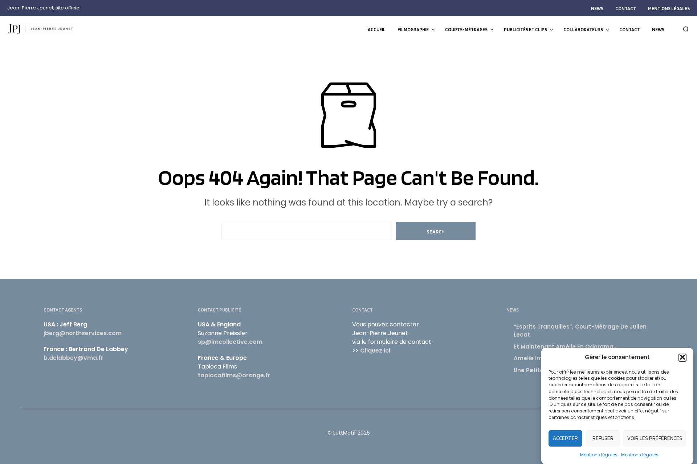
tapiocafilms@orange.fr (234, 375)
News (597, 8)
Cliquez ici (375, 350)
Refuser (603, 438)
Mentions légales (598, 454)
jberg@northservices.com (83, 333)
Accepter (565, 438)
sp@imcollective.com (230, 342)
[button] (682, 357)
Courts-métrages (466, 29)
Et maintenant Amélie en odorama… (565, 346)
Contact (625, 8)
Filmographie (413, 29)
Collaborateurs (583, 29)
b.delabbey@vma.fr (73, 358)
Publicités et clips (525, 29)
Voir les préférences (654, 438)
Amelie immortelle (540, 358)
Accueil (377, 29)
